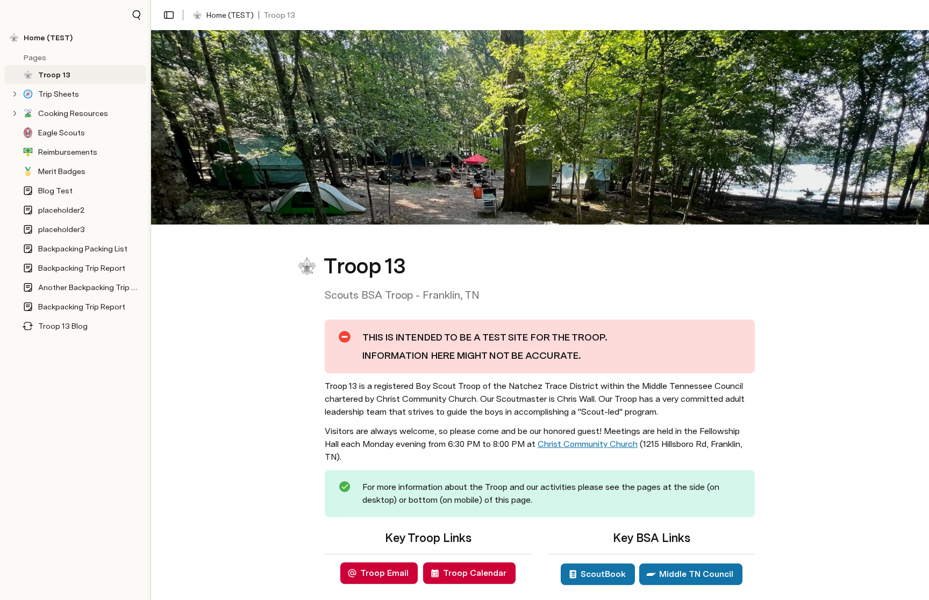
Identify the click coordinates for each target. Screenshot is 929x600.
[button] (136, 15)
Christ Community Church (588, 444)
